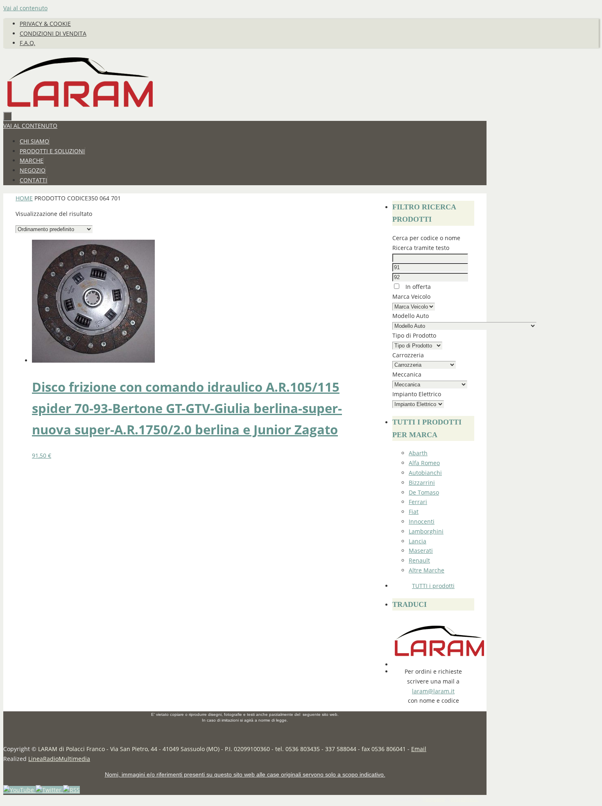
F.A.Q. (27, 43)
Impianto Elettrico (416, 394)
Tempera (433, 799)
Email (418, 749)
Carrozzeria (408, 355)
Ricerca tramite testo (420, 248)
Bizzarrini (422, 482)
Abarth (418, 453)
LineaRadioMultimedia (59, 759)
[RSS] (71, 790)
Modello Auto (410, 316)
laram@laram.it (433, 691)
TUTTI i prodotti (433, 586)
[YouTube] (19, 790)
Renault (419, 560)
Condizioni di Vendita (53, 33)
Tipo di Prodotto (414, 335)
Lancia (417, 541)
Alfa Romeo (424, 463)
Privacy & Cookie (45, 23)
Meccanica (406, 374)
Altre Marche (426, 570)
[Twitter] (49, 790)
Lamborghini (426, 531)
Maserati (421, 550)
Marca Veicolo (411, 296)
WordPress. (464, 799)
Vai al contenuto (25, 8)
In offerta (417, 287)
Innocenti (422, 521)
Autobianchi (425, 473)
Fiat (414, 511)
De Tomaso (424, 492)
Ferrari (418, 502)
